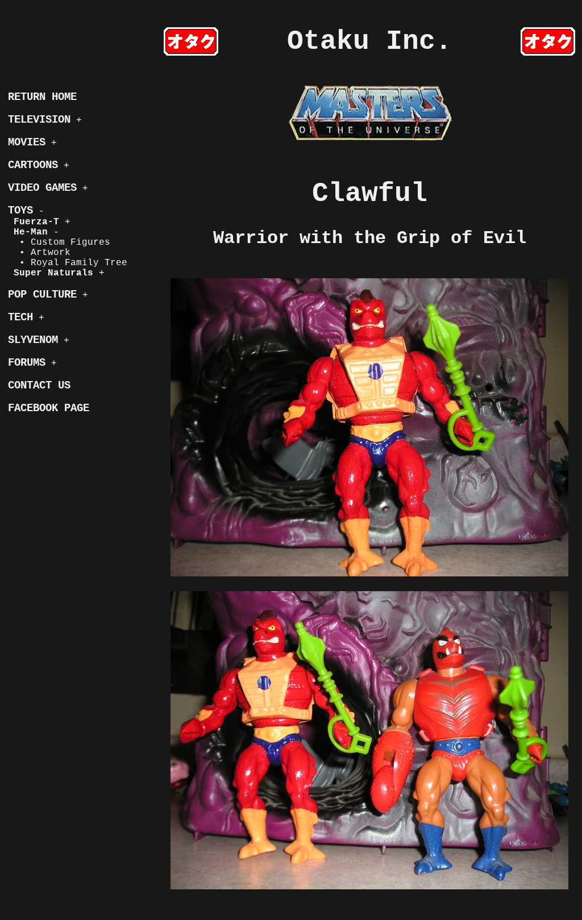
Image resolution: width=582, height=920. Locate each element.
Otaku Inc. (369, 41)
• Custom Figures (59, 242)
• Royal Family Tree (67, 263)
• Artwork (39, 253)
